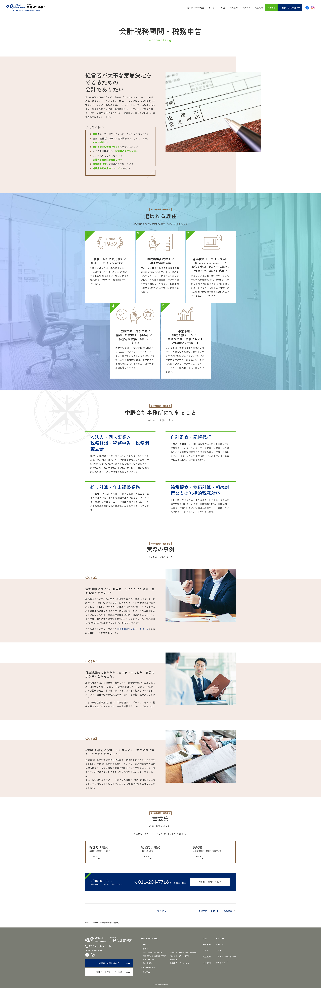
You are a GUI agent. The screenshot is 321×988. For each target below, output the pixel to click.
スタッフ (246, 7)
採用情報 (271, 7)
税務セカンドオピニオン (180, 963)
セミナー (220, 938)
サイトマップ (222, 962)
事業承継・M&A (149, 959)
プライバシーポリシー (226, 956)
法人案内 (234, 7)
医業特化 (173, 959)
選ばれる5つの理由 (195, 7)
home (87, 922)
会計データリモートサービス (109, 971)
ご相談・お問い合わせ (290, 7)
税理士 (95, 922)
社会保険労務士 (149, 967)
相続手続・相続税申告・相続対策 (215, 910)
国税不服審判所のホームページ (132, 629)
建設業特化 (147, 963)
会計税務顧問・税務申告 (152, 952)
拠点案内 (259, 7)
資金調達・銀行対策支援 (180, 956)
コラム (219, 950)
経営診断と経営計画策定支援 (154, 956)
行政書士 (146, 972)
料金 (223, 7)
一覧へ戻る (160, 910)
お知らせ (220, 944)
